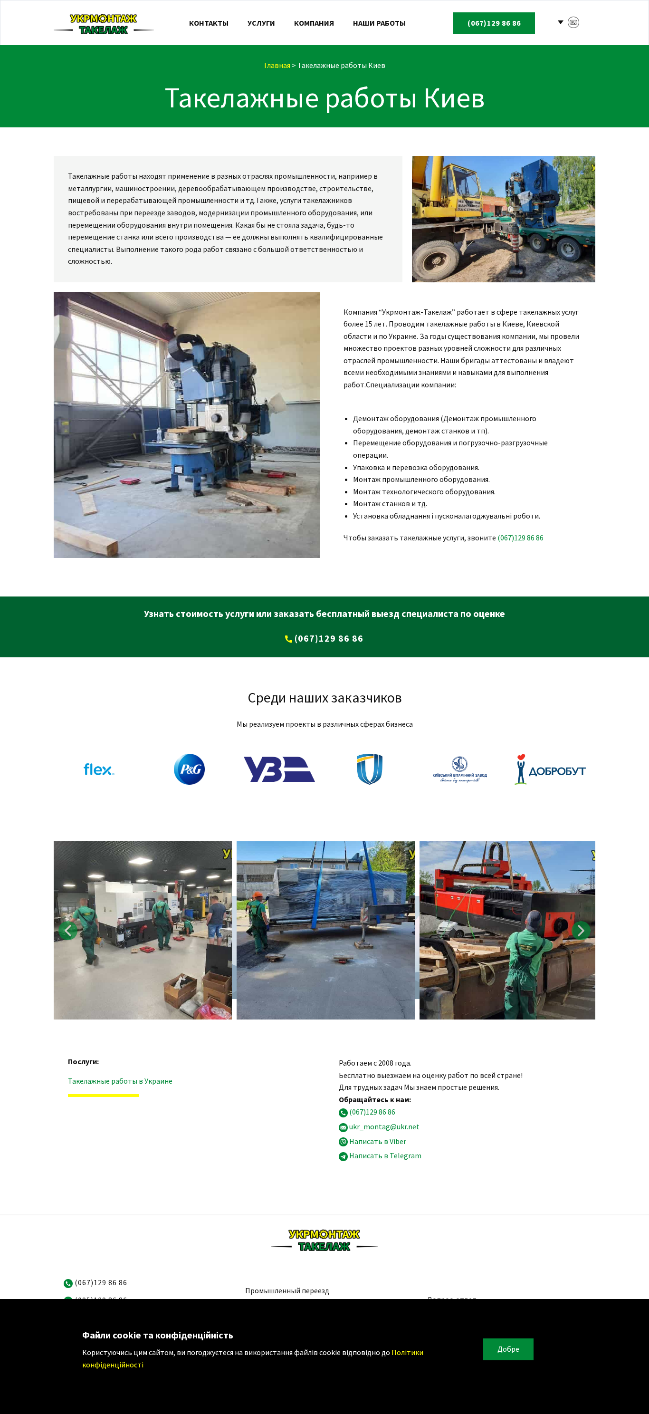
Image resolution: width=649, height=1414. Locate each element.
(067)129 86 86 (520, 537)
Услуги (261, 23)
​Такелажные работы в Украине (120, 1081)
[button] (67, 930)
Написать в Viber (377, 1141)
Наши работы (379, 23)
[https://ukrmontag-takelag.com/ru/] (324, 1239)
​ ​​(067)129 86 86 (100, 1282)
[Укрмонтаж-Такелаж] (104, 23)
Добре (508, 1349)
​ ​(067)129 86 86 (328, 638)
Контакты (209, 23)
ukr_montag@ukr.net (384, 1126)
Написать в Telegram (385, 1156)
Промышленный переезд (287, 1290)
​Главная (277, 65)
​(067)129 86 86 (494, 23)
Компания (314, 23)
